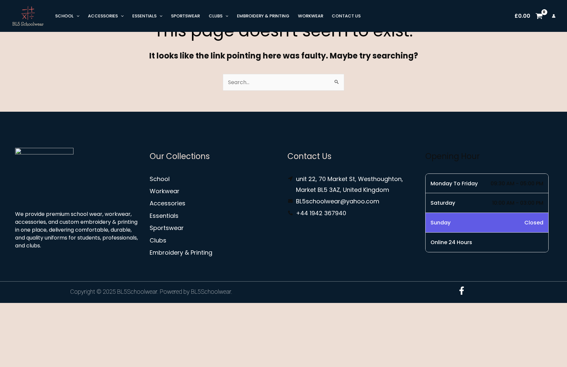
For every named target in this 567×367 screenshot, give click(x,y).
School (64, 16)
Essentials (144, 16)
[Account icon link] (554, 16)
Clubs (215, 16)
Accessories (103, 16)
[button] (76, 16)
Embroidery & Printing (263, 16)
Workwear (310, 16)
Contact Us (346, 16)
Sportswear (185, 16)
